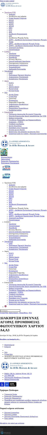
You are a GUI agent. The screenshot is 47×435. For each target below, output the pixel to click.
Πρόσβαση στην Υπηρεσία (18, 128)
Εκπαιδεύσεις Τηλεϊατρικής (18, 79)
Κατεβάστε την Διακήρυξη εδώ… (10, 339)
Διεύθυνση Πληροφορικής (18, 34)
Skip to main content (7, 1)
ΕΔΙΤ (11, 73)
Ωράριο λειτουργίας (16, 118)
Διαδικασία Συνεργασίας (17, 69)
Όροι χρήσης (8, 418)
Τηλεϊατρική (8, 71)
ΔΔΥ (10, 36)
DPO (10, 28)
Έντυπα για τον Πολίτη (17, 130)
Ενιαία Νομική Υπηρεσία (17, 18)
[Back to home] (11, 7)
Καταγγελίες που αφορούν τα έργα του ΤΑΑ (24, 132)
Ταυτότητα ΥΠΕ (10, 12)
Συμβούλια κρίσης (15, 110)
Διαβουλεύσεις (14, 106)
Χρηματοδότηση (14, 67)
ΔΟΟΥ (11, 24)
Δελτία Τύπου (13, 94)
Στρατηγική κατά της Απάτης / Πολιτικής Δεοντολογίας (28, 134)
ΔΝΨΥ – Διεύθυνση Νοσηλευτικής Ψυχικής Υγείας (26, 46)
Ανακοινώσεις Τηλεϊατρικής (18, 77)
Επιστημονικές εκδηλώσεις (18, 65)
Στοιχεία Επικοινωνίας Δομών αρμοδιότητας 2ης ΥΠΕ (27, 116)
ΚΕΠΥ (11, 22)
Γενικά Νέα (13, 96)
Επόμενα (7, 347)
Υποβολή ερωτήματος (16, 124)
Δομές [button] (6, 251)
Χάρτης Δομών (14, 87)
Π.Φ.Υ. (11, 83)
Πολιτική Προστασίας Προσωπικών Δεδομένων (21, 416)
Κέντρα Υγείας (14, 91)
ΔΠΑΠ (11, 26)
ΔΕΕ (10, 32)
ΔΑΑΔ (11, 20)
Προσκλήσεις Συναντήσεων (18, 108)
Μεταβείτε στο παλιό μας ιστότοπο (12, 423)
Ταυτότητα (12, 53)
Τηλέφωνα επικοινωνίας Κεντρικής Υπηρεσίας (25, 114)
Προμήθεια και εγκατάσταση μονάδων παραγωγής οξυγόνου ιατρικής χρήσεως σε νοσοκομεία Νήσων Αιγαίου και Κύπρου (25, 402)
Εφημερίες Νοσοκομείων (13, 396)
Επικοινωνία (8, 112)
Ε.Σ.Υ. (11, 85)
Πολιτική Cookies (10, 414)
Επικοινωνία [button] (8, 282)
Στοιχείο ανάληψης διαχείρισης (19, 61)
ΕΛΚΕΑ (7, 51)
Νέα (5, 93)
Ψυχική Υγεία (13, 89)
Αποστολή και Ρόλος (16, 48)
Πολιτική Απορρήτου (11, 412)
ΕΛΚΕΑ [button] (7, 222)
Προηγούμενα (9, 345)
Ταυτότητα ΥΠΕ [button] (10, 183)
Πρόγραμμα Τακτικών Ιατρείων (20, 75)
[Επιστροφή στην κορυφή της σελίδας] (1, 430)
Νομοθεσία (13, 57)
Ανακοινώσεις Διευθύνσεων (18, 104)
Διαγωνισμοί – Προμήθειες (18, 313)
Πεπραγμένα (13, 100)
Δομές (6, 81)
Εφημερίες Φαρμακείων (12, 398)
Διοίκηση (12, 14)
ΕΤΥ (10, 30)
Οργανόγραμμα (14, 50)
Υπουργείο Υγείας (10, 394)
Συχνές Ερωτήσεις (15, 126)
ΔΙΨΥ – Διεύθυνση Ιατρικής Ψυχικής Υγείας (24, 44)
